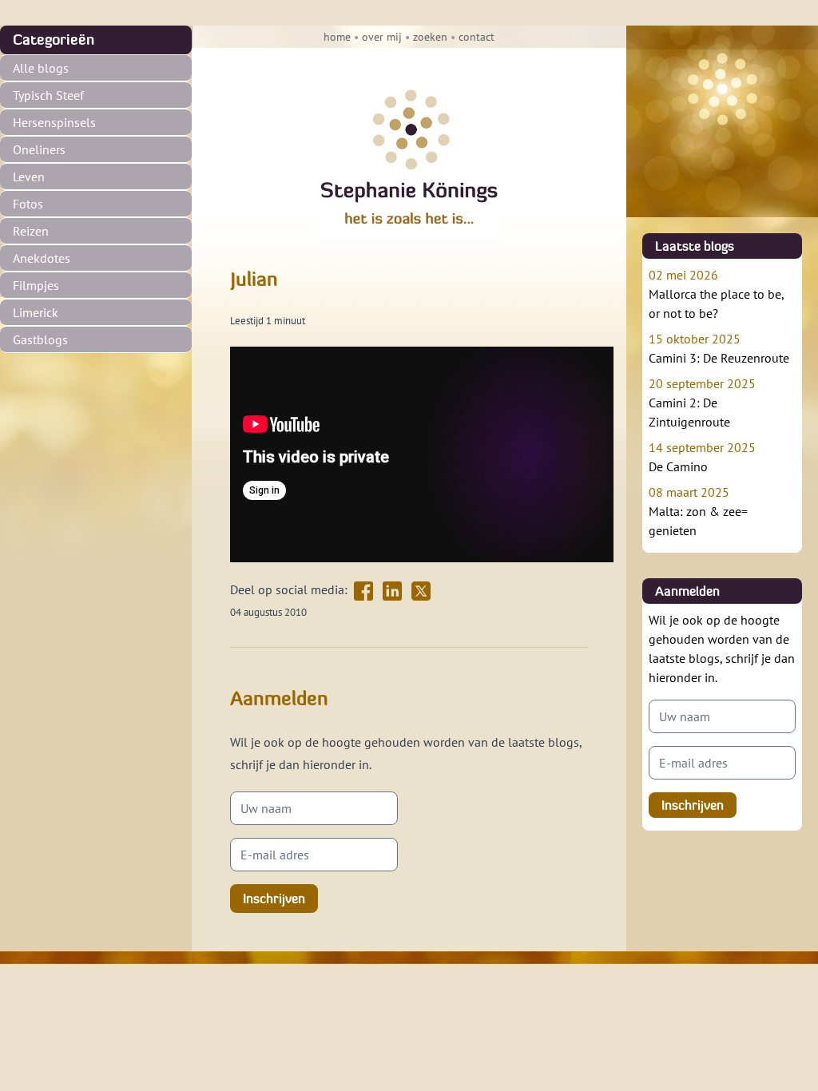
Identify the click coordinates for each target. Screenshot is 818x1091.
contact (476, 37)
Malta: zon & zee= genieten (698, 511)
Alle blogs (41, 68)
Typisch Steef (48, 95)
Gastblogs (40, 339)
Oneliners (39, 149)
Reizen (31, 231)
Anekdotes (41, 258)
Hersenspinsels (54, 122)
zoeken (430, 37)
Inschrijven (274, 899)
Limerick (35, 312)
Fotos (28, 204)
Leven (29, 176)
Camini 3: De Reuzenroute (719, 348)
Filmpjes (36, 285)
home (337, 37)
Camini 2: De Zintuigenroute (702, 402)
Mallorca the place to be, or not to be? (716, 294)
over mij (382, 37)
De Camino (702, 456)
